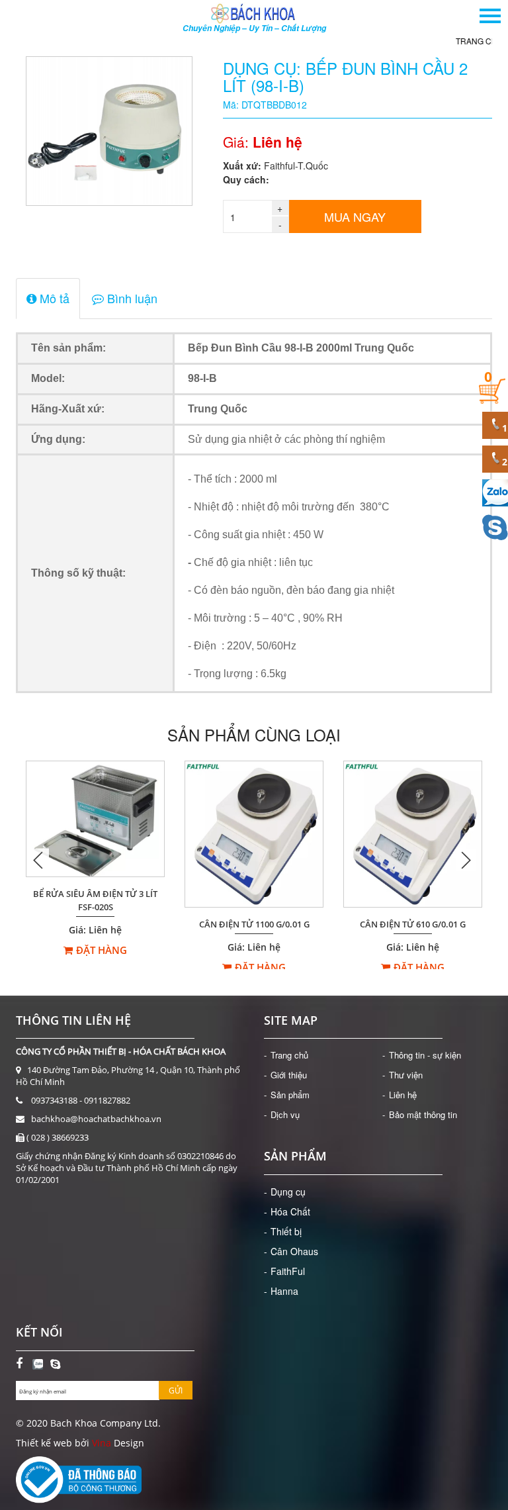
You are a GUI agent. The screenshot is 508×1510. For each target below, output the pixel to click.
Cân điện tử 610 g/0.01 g (413, 924)
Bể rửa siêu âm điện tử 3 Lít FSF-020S (95, 900)
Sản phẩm (290, 1094)
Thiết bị (286, 1231)
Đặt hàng (101, 950)
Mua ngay (355, 216)
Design (127, 1443)
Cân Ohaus (294, 1251)
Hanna (284, 1291)
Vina (101, 1443)
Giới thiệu (289, 1074)
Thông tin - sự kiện (425, 1055)
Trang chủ (444, 40)
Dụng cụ (288, 1191)
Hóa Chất (290, 1211)
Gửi (176, 1390)
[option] (95, 860)
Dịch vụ (285, 1114)
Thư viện (406, 1074)
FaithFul (288, 1271)
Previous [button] (39, 859)
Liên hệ (403, 1094)
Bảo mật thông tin (423, 1114)
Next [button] (466, 859)
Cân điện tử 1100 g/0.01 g (254, 924)
